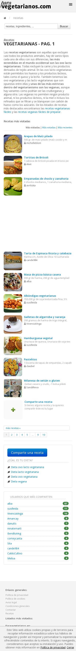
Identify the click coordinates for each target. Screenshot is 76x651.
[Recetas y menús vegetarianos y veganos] (30, 5)
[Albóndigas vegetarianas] (13, 303)
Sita (37, 543)
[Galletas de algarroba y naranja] (13, 324)
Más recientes (65, 127)
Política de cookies (15, 598)
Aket (28, 164)
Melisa (37, 558)
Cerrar (70, 647)
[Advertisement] (38, 224)
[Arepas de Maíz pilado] (13, 143)
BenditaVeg (37, 533)
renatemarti (37, 528)
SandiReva (32, 387)
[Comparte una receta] (13, 409)
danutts (37, 523)
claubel (30, 366)
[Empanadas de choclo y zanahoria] (13, 186)
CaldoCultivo (37, 553)
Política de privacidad (17, 595)
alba (28, 281)
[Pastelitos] (13, 366)
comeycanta (37, 538)
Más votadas (49, 127)
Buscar (64, 26)
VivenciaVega (34, 323)
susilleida (31, 302)
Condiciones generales (18, 606)
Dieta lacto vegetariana (25, 472)
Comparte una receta (27, 452)
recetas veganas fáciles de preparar (39, 112)
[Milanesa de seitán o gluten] (13, 388)
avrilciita (31, 185)
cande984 (31, 260)
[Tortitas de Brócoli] (13, 165)
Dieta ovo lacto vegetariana (27, 467)
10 (43, 434)
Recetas (10, 613)
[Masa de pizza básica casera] (13, 282)
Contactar (11, 609)
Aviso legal (11, 602)
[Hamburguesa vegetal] (13, 345)
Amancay (37, 518)
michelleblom (33, 143)
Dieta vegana (19, 481)
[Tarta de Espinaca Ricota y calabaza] (13, 260)
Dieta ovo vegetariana (24, 476)
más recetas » (13, 428)
